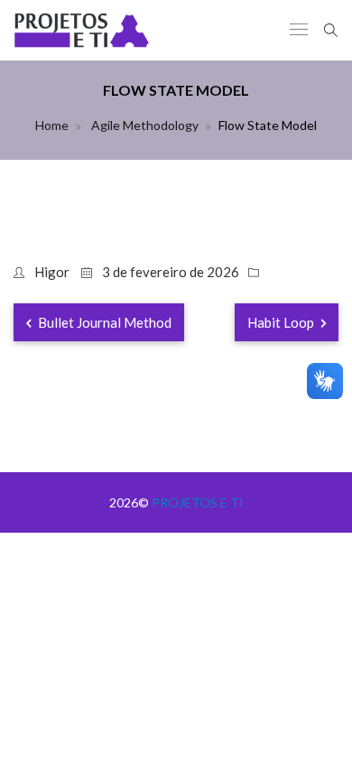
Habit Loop (282, 322)
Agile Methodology (143, 125)
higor (51, 272)
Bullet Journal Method (103, 322)
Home (52, 125)
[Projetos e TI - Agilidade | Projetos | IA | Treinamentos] (81, 30)
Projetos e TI (198, 502)
